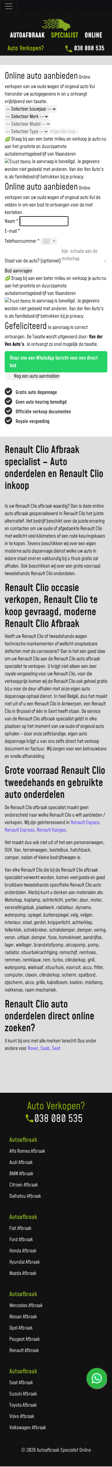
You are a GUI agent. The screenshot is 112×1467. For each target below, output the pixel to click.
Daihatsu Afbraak (25, 1196)
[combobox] (49, 241)
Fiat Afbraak (20, 1228)
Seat (56, 1048)
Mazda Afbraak (22, 1273)
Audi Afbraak (21, 1162)
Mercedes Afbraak (26, 1305)
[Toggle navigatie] (8, 6)
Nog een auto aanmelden (36, 376)
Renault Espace (85, 822)
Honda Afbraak (22, 1250)
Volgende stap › (63, 131)
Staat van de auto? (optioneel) (33, 260)
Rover (33, 1048)
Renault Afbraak (24, 1350)
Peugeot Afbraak (24, 1339)
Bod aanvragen (18, 270)
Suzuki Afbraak (23, 1393)
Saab (45, 1048)
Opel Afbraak (21, 1328)
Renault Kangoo (51, 830)
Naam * (11, 221)
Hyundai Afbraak (24, 1262)
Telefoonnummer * (22, 241)
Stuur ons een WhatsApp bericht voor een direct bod (54, 362)
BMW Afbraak (21, 1173)
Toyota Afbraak (23, 1405)
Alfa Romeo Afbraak (27, 1151)
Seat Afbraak (21, 1382)
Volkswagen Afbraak (27, 1427)
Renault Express (20, 830)
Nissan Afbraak (23, 1316)
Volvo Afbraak (21, 1416)
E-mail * (12, 231)
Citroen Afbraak (23, 1184)
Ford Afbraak (21, 1239)
